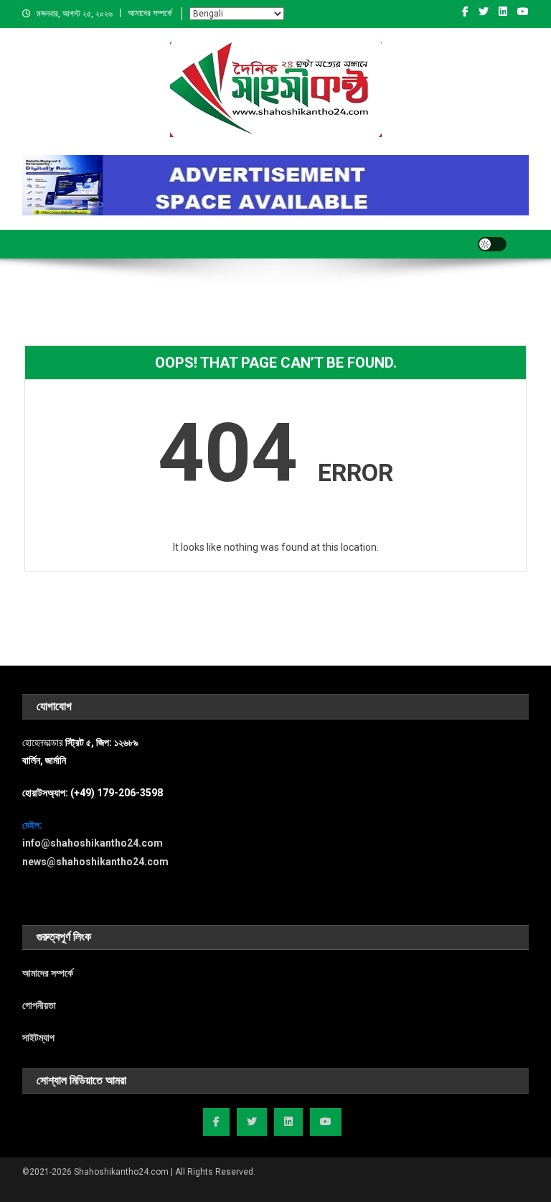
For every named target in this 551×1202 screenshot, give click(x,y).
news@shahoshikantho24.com (95, 861)
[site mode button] (492, 244)
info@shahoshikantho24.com (92, 843)
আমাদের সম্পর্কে (150, 13)
